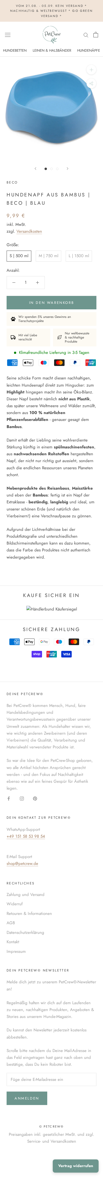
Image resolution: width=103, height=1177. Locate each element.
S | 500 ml (19, 256)
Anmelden (27, 1098)
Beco (12, 182)
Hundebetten (15, 50)
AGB (11, 923)
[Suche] (85, 34)
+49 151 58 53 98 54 (26, 836)
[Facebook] (9, 798)
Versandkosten (29, 231)
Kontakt (13, 942)
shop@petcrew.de (22, 863)
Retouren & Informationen (29, 913)
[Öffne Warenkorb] (95, 34)
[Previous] (35, 168)
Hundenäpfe (88, 50)
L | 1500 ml (79, 256)
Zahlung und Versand (25, 895)
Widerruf (15, 904)
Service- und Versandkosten (51, 1141)
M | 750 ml (48, 256)
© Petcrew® (51, 1126)
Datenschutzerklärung (25, 932)
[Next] (67, 168)
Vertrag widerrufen (75, 1165)
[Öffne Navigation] (7, 34)
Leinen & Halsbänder (52, 50)
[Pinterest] (35, 798)
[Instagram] (22, 798)
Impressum (16, 951)
